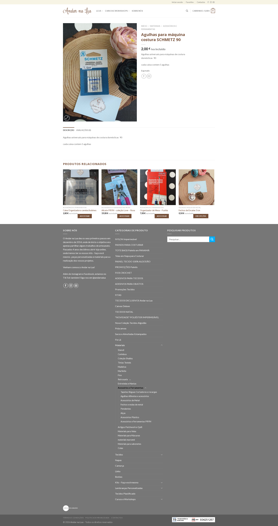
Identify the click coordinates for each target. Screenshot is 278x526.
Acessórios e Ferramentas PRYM (136, 421)
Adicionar (85, 216)
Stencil (121, 350)
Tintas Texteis (124, 362)
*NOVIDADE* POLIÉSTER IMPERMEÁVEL (137, 317)
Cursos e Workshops (116, 11)
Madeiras (122, 367)
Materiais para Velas (127, 431)
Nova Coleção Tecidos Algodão (130, 323)
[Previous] (63, 196)
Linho (117, 471)
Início (144, 26)
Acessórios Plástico (130, 417)
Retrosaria (123, 379)
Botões (118, 476)
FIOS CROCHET (123, 272)
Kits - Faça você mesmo (126, 482)
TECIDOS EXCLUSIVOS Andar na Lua (133, 300)
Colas (120, 448)
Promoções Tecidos (125, 289)
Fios (120, 375)
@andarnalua (99, 277)
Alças (123, 413)
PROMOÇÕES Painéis (126, 267)
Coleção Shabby (125, 358)
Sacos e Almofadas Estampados (131, 334)
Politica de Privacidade (97, 518)
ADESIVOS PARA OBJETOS (129, 283)
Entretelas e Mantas (127, 383)
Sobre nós (137, 11)
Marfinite (122, 371)
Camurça (119, 465)
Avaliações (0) (83, 130)
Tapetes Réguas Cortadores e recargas (139, 392)
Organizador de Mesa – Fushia (154, 210)
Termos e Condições (73, 518)
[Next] (214, 196)
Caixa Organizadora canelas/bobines (79, 210)
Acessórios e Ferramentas (130, 388)
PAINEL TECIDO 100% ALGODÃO (132, 261)
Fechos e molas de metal (132, 404)
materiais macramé (126, 440)
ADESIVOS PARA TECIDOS (129, 278)
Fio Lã (118, 339)
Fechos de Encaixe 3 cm (189, 210)
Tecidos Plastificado (125, 493)
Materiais (155, 26)
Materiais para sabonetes (129, 444)
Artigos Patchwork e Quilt (130, 427)
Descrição (68, 130)
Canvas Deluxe (122, 306)
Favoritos (190, 2)
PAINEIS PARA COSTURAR (129, 244)
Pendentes (126, 409)
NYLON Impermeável (126, 239)
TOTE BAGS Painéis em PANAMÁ (132, 250)
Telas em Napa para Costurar (129, 256)
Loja (98, 11)
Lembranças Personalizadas (129, 488)
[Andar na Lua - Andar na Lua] (77, 11)
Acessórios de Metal (130, 400)
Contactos (201, 2)
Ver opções (200, 216)
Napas (118, 460)
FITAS (118, 295)
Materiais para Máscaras (129, 435)
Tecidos (119, 454)
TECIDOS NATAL (124, 311)
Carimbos (122, 354)
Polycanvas (120, 328)
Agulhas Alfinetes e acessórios (135, 396)
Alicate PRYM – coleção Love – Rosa (118, 210)
